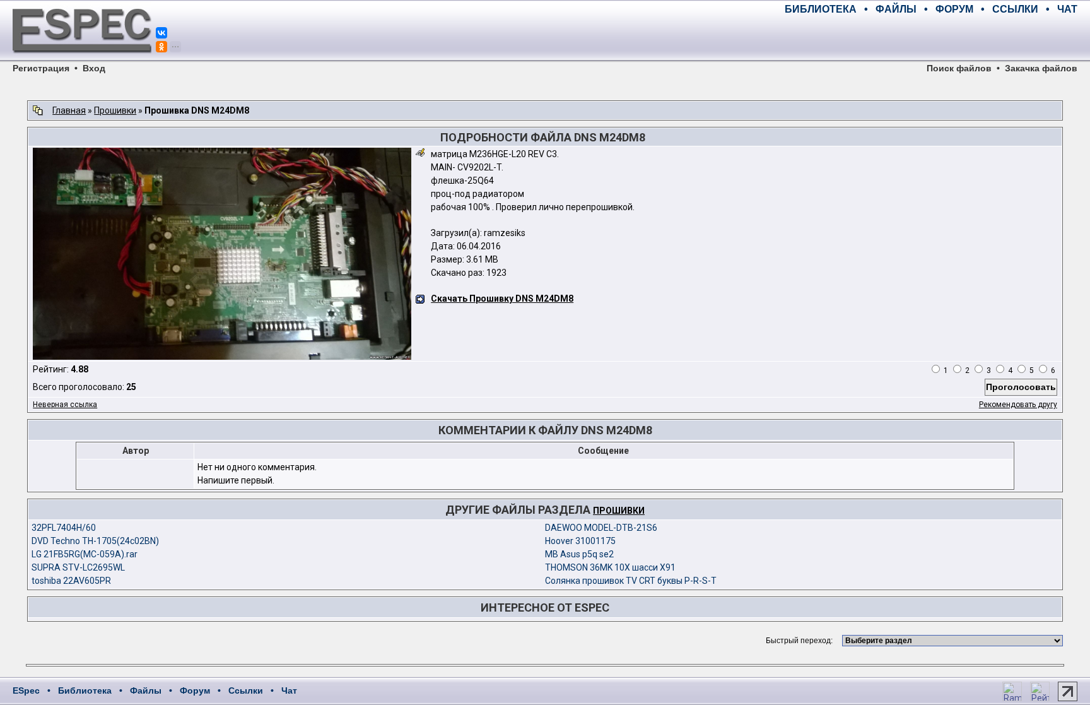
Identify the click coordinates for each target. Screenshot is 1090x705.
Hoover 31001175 (580, 541)
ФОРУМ (954, 9)
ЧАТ (1067, 9)
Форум (195, 690)
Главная (69, 110)
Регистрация (41, 68)
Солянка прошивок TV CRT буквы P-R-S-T (631, 581)
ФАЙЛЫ (896, 9)
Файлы (145, 690)
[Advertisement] (929, 38)
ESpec (26, 690)
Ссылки (245, 690)
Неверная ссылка (65, 404)
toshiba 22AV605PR (71, 581)
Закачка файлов (1041, 68)
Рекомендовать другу (1018, 404)
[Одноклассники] (161, 46)
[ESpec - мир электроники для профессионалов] (82, 60)
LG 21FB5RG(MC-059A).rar (85, 554)
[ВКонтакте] (161, 33)
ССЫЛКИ (1015, 9)
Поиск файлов (959, 68)
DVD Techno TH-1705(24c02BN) (95, 541)
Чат (289, 690)
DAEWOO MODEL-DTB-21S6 (601, 528)
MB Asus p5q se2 (579, 554)
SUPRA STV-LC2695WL (78, 567)
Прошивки (115, 110)
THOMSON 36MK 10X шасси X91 (610, 567)
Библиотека (85, 690)
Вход (94, 68)
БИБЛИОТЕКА (821, 9)
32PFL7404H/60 (64, 528)
